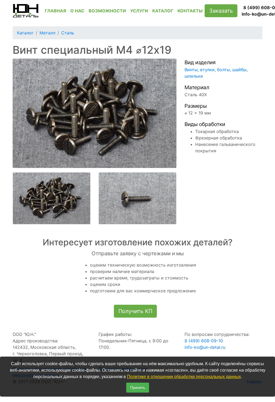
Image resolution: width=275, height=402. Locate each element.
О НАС (77, 10)
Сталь (67, 32)
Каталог (25, 32)
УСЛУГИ (139, 10)
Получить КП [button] (135, 311)
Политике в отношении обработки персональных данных (184, 376)
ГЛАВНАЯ (55, 10)
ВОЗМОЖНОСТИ (107, 10)
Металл (47, 32)
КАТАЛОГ (162, 10)
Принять (137, 387)
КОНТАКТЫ (190, 10)
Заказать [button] (221, 11)
